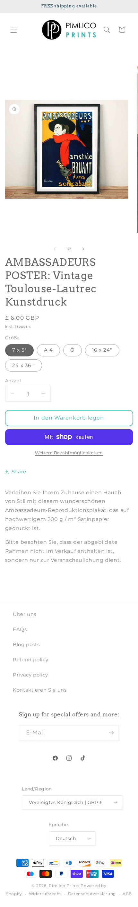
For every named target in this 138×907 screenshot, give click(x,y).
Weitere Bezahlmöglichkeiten (69, 452)
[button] (13, 29)
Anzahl (13, 380)
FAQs (20, 629)
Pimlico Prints (64, 885)
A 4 (48, 350)
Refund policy (30, 660)
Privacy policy (30, 675)
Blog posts (26, 644)
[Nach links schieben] (54, 249)
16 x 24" (102, 350)
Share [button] (19, 472)
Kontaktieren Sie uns (40, 690)
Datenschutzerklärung (92, 894)
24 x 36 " (23, 365)
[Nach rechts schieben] (83, 249)
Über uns (24, 614)
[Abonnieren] (111, 733)
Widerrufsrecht (45, 894)
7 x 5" (19, 350)
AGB (127, 894)
